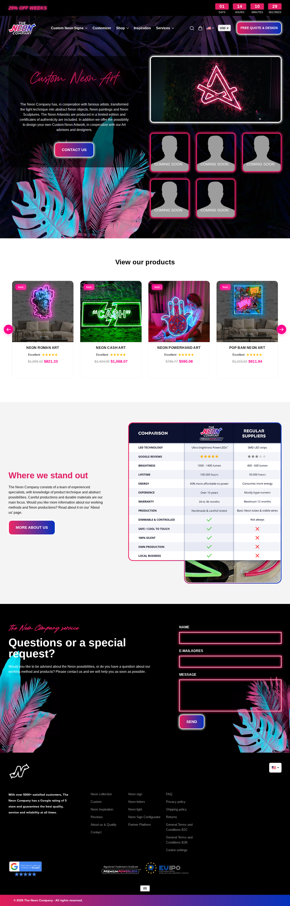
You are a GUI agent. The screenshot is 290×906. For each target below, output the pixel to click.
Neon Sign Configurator (144, 817)
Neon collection (101, 794)
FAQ (169, 794)
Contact (96, 832)
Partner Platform (139, 824)
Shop (120, 28)
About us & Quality (104, 824)
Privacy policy (176, 801)
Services (163, 28)
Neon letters (136, 801)
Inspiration (142, 28)
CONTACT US (74, 150)
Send (191, 722)
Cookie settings (176, 850)
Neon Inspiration (102, 809)
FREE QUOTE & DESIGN (259, 28)
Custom (96, 801)
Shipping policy (176, 809)
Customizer (102, 28)
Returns (171, 817)
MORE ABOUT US (32, 527)
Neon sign (135, 794)
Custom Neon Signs (67, 28)
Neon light (135, 809)
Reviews (97, 817)
